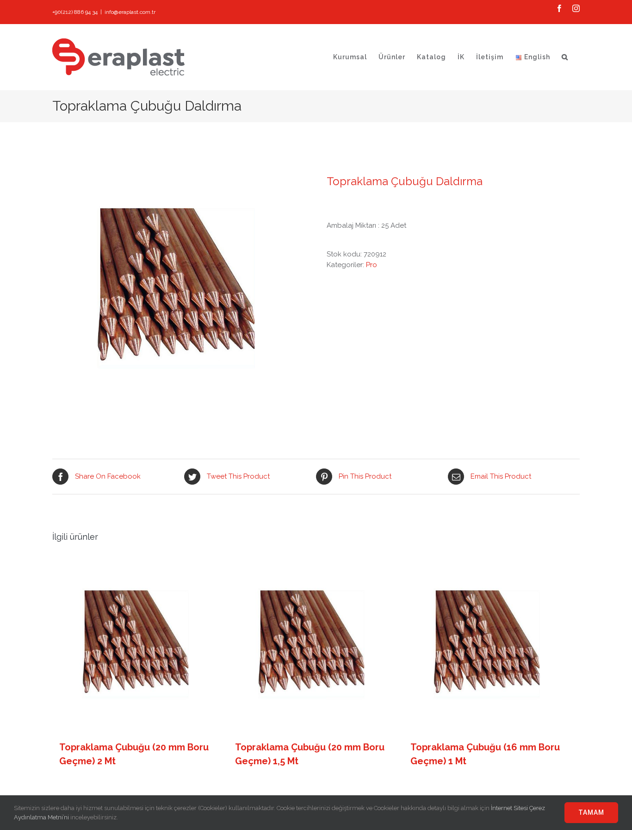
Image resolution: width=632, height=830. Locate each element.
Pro (371, 265)
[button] (565, 57)
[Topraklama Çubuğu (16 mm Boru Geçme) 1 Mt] (488, 646)
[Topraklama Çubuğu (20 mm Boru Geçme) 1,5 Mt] (313, 646)
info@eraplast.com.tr (130, 12)
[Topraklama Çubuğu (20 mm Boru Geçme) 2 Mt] (137, 646)
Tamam (591, 812)
